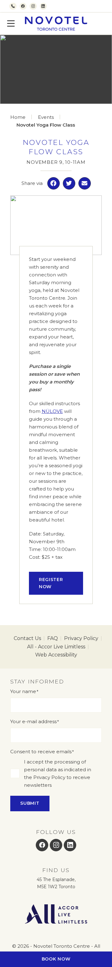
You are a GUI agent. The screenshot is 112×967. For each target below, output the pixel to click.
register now (51, 583)
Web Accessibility (56, 655)
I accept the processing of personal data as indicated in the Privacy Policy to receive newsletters (57, 773)
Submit (29, 803)
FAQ (52, 638)
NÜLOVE (52, 411)
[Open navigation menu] (11, 23)
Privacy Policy (81, 638)
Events (46, 117)
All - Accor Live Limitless (56, 647)
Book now (56, 959)
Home (18, 117)
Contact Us (27, 638)
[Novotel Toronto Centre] (56, 23)
